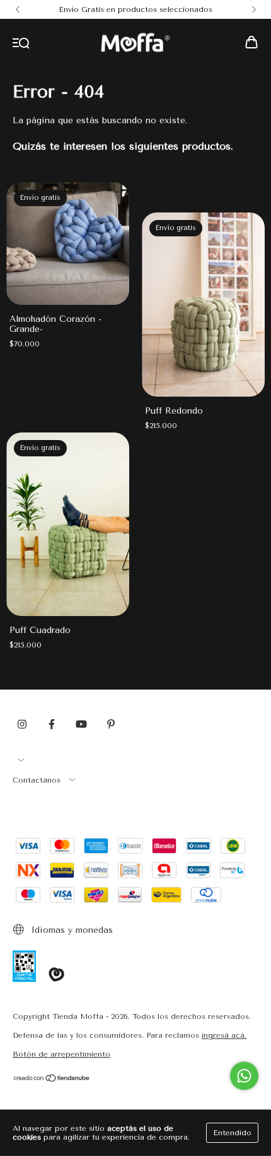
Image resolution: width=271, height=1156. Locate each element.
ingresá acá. (224, 1035)
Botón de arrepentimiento (61, 1054)
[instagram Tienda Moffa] (22, 724)
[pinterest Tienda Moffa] (110, 724)
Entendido (232, 1132)
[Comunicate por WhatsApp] (244, 1076)
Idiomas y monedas (70, 930)
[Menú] (21, 43)
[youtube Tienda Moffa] (81, 724)
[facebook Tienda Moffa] (51, 724)
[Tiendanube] (52, 1080)
